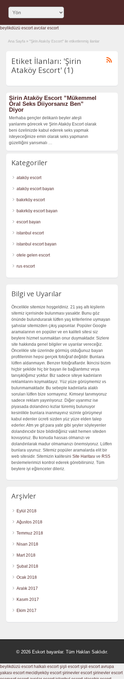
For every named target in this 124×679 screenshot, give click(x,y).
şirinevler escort (77, 672)
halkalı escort (46, 666)
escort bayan (29, 222)
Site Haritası (83, 456)
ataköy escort (29, 177)
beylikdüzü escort (16, 28)
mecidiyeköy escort (43, 672)
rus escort (26, 266)
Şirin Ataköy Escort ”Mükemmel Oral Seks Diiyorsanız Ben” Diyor (52, 104)
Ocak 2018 (27, 577)
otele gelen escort (33, 255)
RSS (106, 456)
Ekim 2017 (27, 610)
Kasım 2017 (28, 599)
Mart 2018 (26, 555)
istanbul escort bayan (36, 244)
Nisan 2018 (27, 544)
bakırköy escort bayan (37, 210)
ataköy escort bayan (35, 188)
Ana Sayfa (16, 41)
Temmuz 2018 (30, 533)
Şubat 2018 (27, 566)
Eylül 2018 (27, 511)
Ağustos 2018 (29, 522)
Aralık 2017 (27, 588)
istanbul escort (30, 233)
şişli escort (69, 666)
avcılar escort (46, 28)
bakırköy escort (31, 199)
